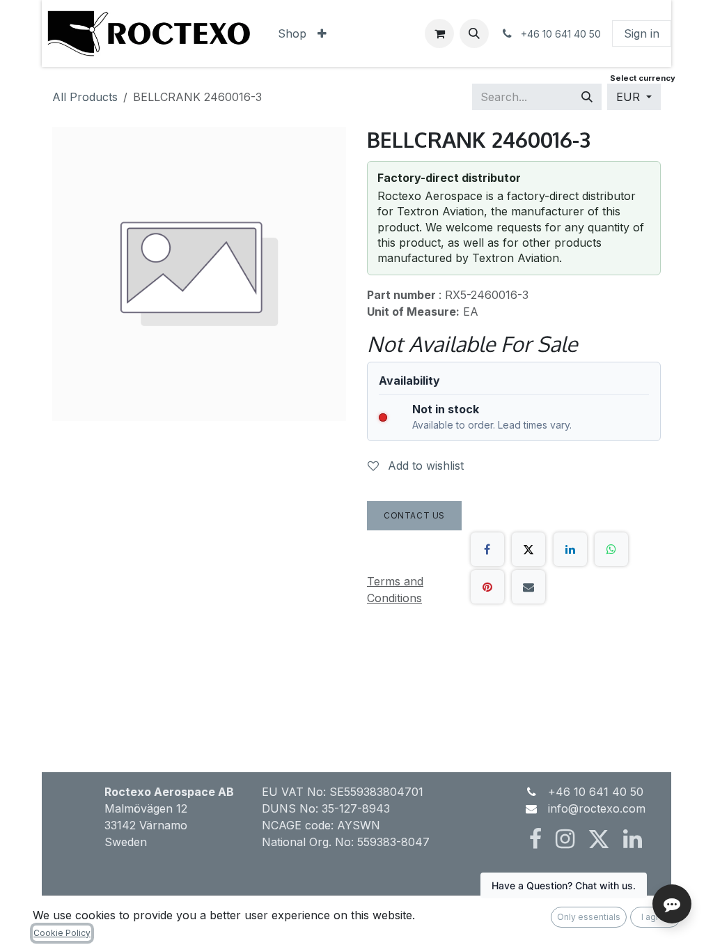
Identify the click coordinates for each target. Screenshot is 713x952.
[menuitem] (292, 33)
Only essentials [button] (588, 917)
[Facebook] (487, 549)
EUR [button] (629, 97)
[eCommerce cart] (439, 33)
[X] (528, 549)
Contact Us (414, 515)
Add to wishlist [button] (424, 466)
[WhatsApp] (611, 549)
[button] (474, 33)
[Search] (587, 97)
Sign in (641, 33)
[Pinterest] (487, 587)
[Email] (528, 587)
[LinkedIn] (570, 549)
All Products (85, 97)
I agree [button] (655, 917)
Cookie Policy (62, 933)
